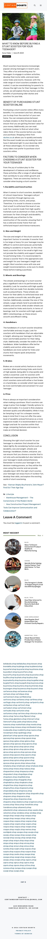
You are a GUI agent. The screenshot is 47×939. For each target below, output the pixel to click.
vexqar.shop (8, 816)
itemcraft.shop (10, 722)
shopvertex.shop (10, 799)
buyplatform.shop (11, 683)
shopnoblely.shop (10, 791)
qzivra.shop (19, 760)
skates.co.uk (8, 137)
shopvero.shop (9, 796)
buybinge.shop (23, 666)
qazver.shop (23, 735)
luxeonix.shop (9, 724)
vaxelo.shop (37, 810)
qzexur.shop (8, 760)
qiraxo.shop (8, 747)
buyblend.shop (36, 666)
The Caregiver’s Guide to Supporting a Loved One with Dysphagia (34, 585)
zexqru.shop (8, 860)
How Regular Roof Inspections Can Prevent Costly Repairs (34, 621)
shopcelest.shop (10, 774)
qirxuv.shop (8, 749)
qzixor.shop (29, 760)
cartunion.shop (22, 711)
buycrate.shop (23, 675)
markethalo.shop (23, 724)
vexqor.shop (8, 818)
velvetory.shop (9, 813)
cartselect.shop (10, 708)
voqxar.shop (8, 821)
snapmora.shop (35, 802)
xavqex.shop (22, 832)
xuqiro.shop (19, 849)
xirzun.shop (19, 846)
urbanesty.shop (24, 807)
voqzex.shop (8, 824)
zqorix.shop (8, 865)
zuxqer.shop (31, 868)
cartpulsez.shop (10, 705)
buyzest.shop (37, 688)
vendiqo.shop (35, 813)
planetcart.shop (10, 735)
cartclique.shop (22, 694)
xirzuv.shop (29, 846)
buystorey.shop (10, 686)
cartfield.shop (25, 697)
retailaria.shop (9, 766)
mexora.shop (9, 727)
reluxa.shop (30, 763)
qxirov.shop (18, 758)
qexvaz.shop (20, 744)
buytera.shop (23, 686)
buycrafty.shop (10, 675)
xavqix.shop (33, 832)
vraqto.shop (19, 829)
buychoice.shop (36, 669)
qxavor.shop (19, 755)
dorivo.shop (8, 716)
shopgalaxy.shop (10, 780)
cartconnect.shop (11, 697)
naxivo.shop (36, 730)
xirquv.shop (29, 840)
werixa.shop (30, 829)
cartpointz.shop (37, 702)
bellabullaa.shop (24, 664)
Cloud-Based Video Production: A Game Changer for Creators (33, 640)
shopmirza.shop (25, 785)
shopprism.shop (23, 793)
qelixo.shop (19, 741)
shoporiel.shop (9, 793)
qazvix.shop (34, 735)
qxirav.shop (8, 758)
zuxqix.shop (19, 871)
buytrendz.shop (36, 686)
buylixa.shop (32, 677)
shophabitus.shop (11, 782)
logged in (19, 523)
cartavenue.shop (24, 691)
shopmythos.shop (11, 788)
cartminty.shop (22, 702)
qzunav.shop (8, 763)
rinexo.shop (19, 769)
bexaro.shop (36, 664)
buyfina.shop (8, 677)
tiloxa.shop (19, 804)
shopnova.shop (25, 791)
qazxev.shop (20, 738)
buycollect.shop (10, 672)
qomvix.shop (19, 752)
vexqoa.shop (30, 816)
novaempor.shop (10, 733)
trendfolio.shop (31, 804)
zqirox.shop (8, 863)
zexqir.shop (19, 857)
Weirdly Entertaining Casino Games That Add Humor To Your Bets (33, 566)
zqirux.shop (19, 863)
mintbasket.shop (33, 727)
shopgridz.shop (24, 780)
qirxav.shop (19, 747)
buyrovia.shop (37, 683)
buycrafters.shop (25, 672)
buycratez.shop (37, 675)
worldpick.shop (9, 832)
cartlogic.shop (9, 702)
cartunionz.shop (10, 713)
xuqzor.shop (30, 851)
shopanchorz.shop (11, 771)
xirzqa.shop (8, 846)
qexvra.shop (31, 744)
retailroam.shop (23, 766)
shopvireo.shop (25, 799)
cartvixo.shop (24, 713)
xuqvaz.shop (30, 849)
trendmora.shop (10, 807)
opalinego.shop (24, 733)
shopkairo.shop (26, 782)
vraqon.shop (8, 829)
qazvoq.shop (8, 738)
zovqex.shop (19, 860)
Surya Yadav (6, 53)
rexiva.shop (8, 769)
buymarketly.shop (11, 680)
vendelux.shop (23, 813)
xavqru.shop (8, 835)
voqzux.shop (19, 827)
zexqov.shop (30, 857)
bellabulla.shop (9, 664)
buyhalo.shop (20, 677)
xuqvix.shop (8, 851)
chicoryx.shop (36, 713)
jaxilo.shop (21, 722)
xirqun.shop (19, 840)
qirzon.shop (19, 749)
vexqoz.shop (19, 818)
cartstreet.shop (24, 708)
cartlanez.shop (22, 699)
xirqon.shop (8, 840)
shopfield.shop (23, 777)
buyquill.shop (25, 683)
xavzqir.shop (8, 838)
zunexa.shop (8, 868)
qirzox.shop (29, 749)
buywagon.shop (10, 688)
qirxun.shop (29, 747)
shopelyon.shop (10, 777)
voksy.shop (30, 818)
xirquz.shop (19, 843)
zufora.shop (29, 865)
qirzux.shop (8, 752)
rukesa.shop (29, 769)
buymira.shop (25, 680)
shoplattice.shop (10, 785)
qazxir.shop (31, 738)
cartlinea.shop (36, 699)
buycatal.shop (23, 669)
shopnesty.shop (26, 788)
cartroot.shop (24, 705)
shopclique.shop (25, 774)
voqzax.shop (30, 821)
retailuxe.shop (36, 766)
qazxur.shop (8, 741)
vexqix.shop (19, 816)
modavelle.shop (10, 730)
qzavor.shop (29, 758)
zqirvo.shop (29, 863)
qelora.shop (29, 741)
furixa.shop (8, 719)
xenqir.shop (31, 838)
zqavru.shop (31, 860)
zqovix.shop (19, 865)
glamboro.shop (20, 719)
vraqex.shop (31, 827)
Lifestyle (6, 56)
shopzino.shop (9, 802)
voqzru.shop (31, 824)
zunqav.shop (20, 868)
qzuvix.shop (20, 763)
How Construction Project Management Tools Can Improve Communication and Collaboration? (22, 507)
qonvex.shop (30, 752)
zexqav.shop (8, 857)
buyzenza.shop (24, 688)
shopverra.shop (23, 796)
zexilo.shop (19, 854)
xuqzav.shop (19, 851)
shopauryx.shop (26, 771)
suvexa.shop (8, 804)
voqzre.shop (20, 824)
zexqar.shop (29, 854)
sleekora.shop (22, 802)
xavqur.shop (19, 835)
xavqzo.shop (30, 835)
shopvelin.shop (37, 793)
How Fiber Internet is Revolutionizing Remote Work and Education (33, 603)
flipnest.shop (29, 716)
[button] (35, 5)
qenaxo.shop (8, 744)
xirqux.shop (8, 843)
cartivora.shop (9, 699)
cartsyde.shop (9, 711)
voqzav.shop (19, 821)
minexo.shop (20, 727)
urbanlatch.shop (10, 810)
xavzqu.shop (20, 838)
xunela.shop (8, 849)
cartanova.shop (10, 691)
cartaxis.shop (9, 694)
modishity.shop (24, 730)
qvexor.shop (8, 755)
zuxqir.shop (8, 871)
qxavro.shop (30, 755)
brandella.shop (9, 666)
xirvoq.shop (29, 843)
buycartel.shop (9, 669)
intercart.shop (33, 719)
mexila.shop (36, 724)
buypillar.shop (37, 680)
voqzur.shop (8, 827)
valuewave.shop (25, 810)
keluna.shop (32, 722)
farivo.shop (19, 716)
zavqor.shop (8, 854)
